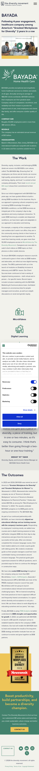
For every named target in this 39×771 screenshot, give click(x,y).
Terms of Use (17, 766)
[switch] (34, 388)
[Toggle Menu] (35, 4)
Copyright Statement (28, 766)
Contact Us (19, 729)
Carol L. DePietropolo (19, 577)
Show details (28, 410)
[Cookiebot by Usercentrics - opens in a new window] (28, 345)
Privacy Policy (9, 766)
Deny (19, 423)
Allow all (19, 417)
